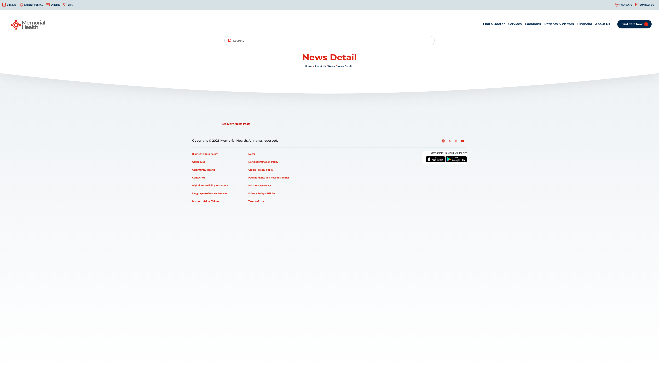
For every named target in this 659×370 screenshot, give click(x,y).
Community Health (203, 169)
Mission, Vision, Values (205, 201)
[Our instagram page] (456, 141)
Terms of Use (256, 201)
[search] (229, 40)
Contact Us (647, 4)
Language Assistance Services (209, 193)
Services (515, 24)
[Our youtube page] (462, 141)
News (331, 66)
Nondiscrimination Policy (263, 161)
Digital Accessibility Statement (210, 185)
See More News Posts (236, 124)
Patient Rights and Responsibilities (268, 177)
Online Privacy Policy (260, 169)
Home (308, 66)
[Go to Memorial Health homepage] (28, 25)
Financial (584, 24)
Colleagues (198, 161)
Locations (533, 24)
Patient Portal (33, 4)
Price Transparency (259, 185)
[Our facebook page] (443, 141)
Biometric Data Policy (205, 154)
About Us (602, 24)
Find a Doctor (494, 24)
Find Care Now (632, 24)
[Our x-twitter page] (449, 141)
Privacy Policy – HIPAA (261, 193)
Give (70, 4)
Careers (55, 4)
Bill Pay (11, 4)
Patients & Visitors (559, 24)
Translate (625, 4)
